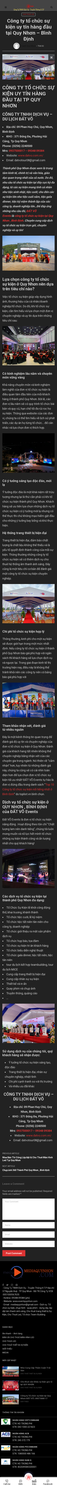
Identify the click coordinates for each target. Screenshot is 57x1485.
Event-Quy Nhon (28, 46)
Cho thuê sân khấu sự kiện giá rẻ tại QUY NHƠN (36, 1383)
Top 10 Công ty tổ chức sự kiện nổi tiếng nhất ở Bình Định (28, 789)
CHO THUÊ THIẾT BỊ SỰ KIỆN (15, 1345)
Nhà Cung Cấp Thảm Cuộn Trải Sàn (35, 1369)
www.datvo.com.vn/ (30, 155)
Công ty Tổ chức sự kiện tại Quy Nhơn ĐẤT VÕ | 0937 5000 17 (35, 1397)
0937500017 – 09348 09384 (26, 150)
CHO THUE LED (28, 14)
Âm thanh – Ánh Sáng (12, 1333)
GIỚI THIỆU (7, 1349)
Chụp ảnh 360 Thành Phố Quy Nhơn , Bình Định (26, 1170)
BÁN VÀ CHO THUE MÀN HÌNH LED (18, 1337)
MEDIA (5, 1352)
